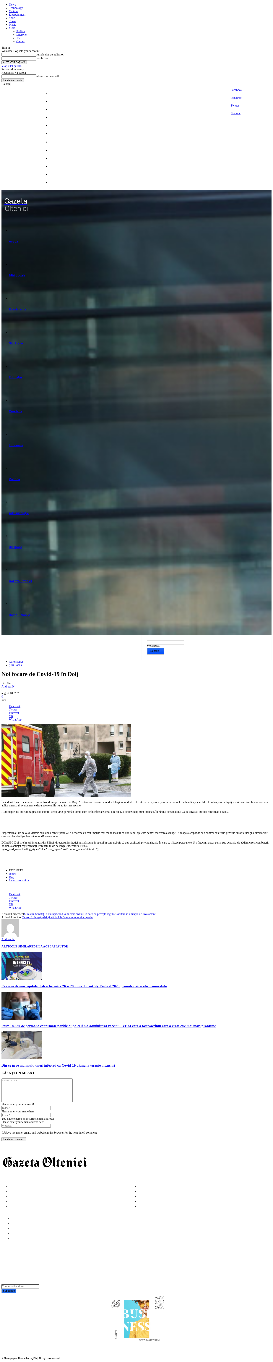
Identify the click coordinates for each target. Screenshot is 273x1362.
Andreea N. (8, 686)
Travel (12, 21)
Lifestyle (21, 34)
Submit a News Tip (24, 1233)
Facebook (236, 89)
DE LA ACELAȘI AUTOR (50, 946)
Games (20, 41)
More (12, 28)
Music (12, 24)
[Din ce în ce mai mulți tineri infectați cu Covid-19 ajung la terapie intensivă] (21, 1058)
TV (18, 38)
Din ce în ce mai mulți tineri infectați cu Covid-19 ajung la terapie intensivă (58, 1065)
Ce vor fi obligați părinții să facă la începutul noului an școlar (57, 917)
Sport (12, 17)
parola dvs (42, 58)
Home (15, 1218)
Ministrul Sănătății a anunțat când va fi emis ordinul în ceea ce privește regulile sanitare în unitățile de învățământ (89, 914)
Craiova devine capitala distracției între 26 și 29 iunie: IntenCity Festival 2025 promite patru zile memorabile (84, 986)
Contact (16, 1238)
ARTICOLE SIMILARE (17, 946)
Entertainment (17, 14)
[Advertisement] (44, 822)
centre (12, 873)
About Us (17, 1223)
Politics (20, 31)
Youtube (235, 113)
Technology (16, 7)
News (12, 4)
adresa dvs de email (47, 76)
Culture (13, 11)
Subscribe (9, 1290)
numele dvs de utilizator (50, 54)
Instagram (236, 97)
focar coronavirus (19, 880)
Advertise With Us (23, 1228)
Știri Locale (15, 665)
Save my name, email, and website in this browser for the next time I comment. (51, 1132)
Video (13, 1206)
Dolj (11, 877)
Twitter (235, 105)
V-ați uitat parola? (11, 66)
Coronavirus (16, 661)
